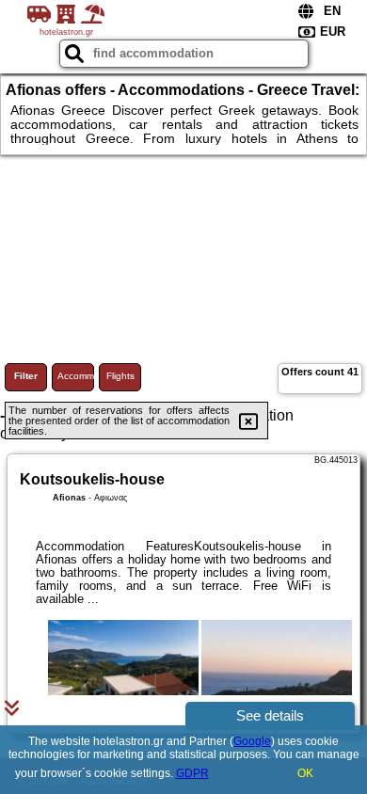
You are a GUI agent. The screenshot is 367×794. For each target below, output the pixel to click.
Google (252, 741)
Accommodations (75, 376)
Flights (120, 376)
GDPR (192, 773)
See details (270, 715)
